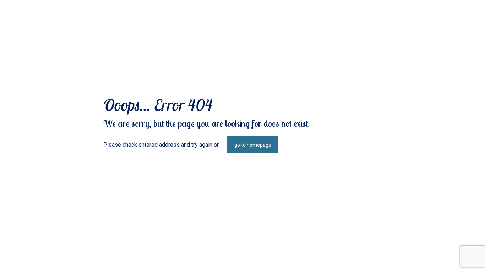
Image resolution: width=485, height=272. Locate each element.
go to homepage (252, 145)
